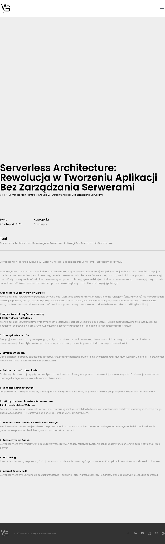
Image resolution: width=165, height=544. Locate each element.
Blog (2, 195)
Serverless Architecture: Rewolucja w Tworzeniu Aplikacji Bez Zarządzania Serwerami (56, 243)
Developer (40, 224)
